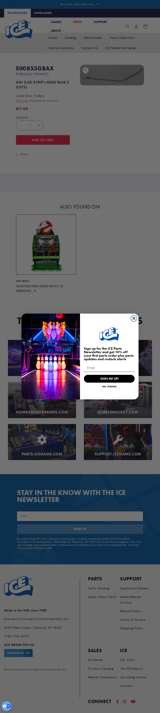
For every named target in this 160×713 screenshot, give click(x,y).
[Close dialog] (134, 318)
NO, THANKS (109, 386)
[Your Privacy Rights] (6, 706)
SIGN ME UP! (109, 378)
